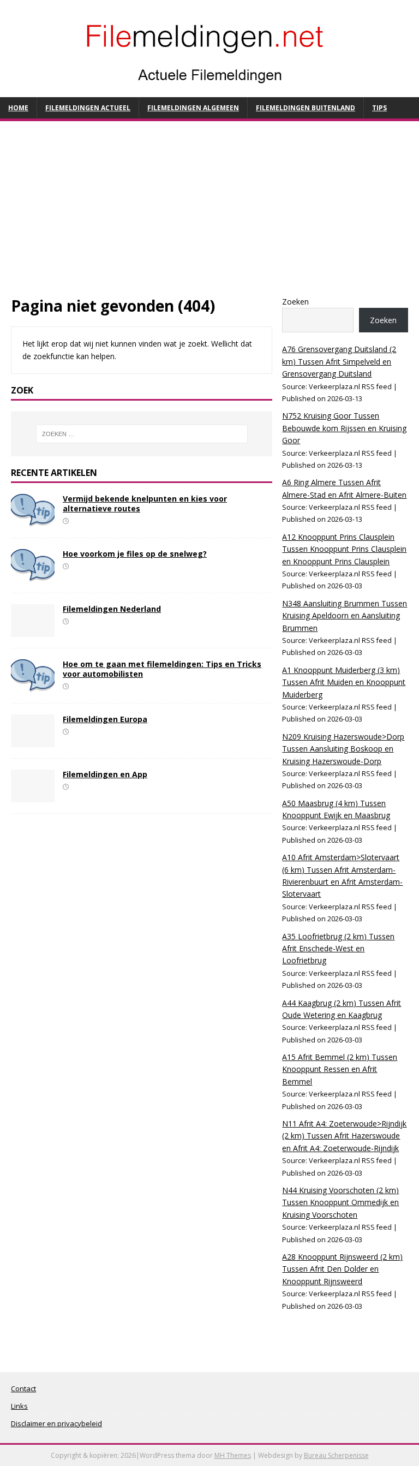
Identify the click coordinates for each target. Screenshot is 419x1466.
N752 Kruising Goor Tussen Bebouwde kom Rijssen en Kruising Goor (344, 427)
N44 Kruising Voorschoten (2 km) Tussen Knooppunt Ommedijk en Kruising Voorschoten (340, 1202)
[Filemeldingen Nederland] (33, 630)
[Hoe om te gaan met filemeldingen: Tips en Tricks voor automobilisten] (33, 686)
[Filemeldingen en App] (33, 796)
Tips (379, 107)
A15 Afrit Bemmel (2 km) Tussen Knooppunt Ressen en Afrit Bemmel (339, 1069)
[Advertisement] (209, 214)
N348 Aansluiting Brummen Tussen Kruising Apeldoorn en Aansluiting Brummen (344, 615)
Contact (23, 1388)
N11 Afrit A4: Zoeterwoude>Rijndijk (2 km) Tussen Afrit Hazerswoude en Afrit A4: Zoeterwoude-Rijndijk (344, 1135)
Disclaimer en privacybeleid (56, 1423)
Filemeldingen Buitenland (305, 107)
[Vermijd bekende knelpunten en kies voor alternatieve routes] (33, 520)
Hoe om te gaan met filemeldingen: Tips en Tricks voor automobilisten (162, 669)
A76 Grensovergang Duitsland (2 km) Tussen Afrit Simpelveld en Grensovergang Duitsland (339, 361)
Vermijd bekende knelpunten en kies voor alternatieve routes (145, 503)
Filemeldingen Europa (105, 719)
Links (19, 1406)
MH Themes (232, 1455)
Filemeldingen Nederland (112, 609)
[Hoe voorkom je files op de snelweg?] (33, 575)
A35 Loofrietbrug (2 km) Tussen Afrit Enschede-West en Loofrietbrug (338, 948)
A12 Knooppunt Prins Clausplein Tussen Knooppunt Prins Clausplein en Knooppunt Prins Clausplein (344, 549)
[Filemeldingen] (209, 90)
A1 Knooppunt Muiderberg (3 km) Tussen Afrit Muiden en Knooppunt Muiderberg (343, 682)
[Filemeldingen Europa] (33, 741)
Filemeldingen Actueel (87, 107)
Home (18, 107)
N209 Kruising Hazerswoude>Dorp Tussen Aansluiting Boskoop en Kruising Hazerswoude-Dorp (343, 748)
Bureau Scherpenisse (336, 1455)
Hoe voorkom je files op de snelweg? (135, 554)
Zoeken (295, 301)
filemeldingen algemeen (193, 107)
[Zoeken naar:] (141, 434)
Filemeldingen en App (105, 774)
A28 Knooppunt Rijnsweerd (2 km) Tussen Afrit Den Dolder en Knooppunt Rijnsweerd (342, 1269)
